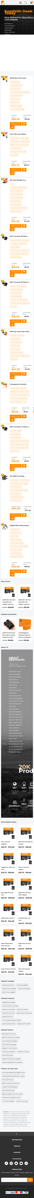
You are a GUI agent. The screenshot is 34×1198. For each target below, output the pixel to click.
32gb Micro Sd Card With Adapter (24, 894)
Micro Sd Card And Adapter (24, 970)
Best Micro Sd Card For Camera (25, 843)
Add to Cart (15, 124)
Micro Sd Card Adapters (5, 843)
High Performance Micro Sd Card (7, 944)
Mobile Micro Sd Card (7, 918)
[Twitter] (16, 1163)
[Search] (25, 2)
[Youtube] (21, 1163)
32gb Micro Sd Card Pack (24, 944)
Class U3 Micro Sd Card (8, 969)
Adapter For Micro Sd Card (7, 868)
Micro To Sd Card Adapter (23, 868)
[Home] (3, 2)
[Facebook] (6, 1163)
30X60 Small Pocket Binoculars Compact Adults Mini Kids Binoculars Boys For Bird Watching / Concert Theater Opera (8, 635)
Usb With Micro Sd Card (24, 919)
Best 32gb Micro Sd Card (7, 894)
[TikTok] (26, 1163)
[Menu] (20, 2)
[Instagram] (11, 1163)
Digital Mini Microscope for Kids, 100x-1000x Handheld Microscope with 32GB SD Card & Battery (19, 526)
